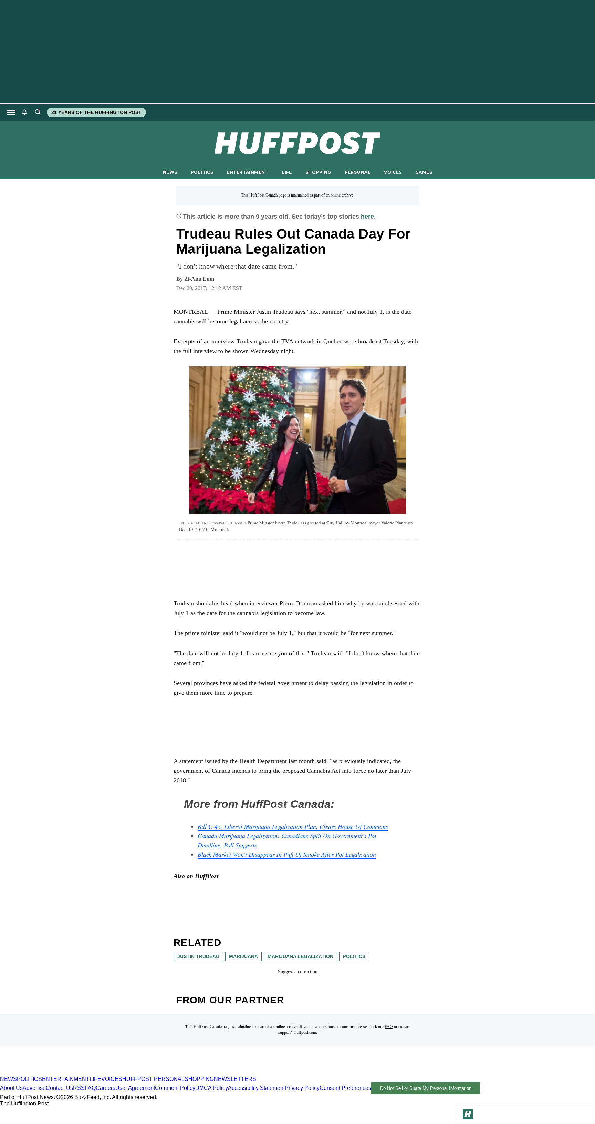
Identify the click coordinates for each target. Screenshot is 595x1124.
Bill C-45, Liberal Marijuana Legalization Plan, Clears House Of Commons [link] (293, 826)
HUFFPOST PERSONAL (153, 1079)
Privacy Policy (302, 1088)
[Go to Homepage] (468, 1114)
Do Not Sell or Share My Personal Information (425, 1088)
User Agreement (135, 1088)
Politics (354, 956)
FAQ (389, 1026)
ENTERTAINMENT (247, 172)
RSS (79, 1088)
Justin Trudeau (198, 956)
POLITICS (202, 172)
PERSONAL (357, 172)
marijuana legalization (300, 956)
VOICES (393, 172)
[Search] (37, 112)
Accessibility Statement (256, 1088)
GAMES (423, 172)
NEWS (170, 172)
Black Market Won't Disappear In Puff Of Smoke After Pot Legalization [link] (287, 854)
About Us (11, 1088)
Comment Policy (175, 1088)
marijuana (243, 956)
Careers (105, 1088)
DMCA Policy (211, 1088)
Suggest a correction (297, 971)
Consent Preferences (345, 1088)
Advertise (34, 1088)
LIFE (287, 172)
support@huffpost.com (297, 1032)
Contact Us (59, 1088)
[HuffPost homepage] (88, 1073)
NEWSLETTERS (235, 1079)
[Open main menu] (11, 112)
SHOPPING (318, 172)
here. (368, 216)
